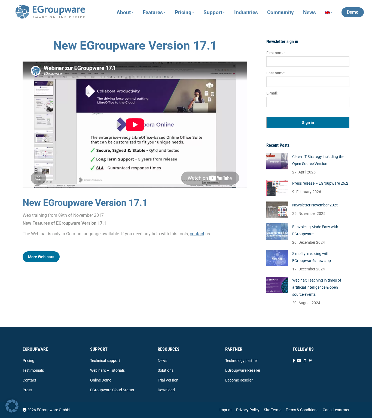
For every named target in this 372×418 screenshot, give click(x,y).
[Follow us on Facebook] (294, 360)
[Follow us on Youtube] (299, 360)
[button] (12, 406)
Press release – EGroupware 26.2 (320, 183)
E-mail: (272, 93)
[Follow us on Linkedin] (304, 360)
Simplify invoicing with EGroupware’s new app (311, 257)
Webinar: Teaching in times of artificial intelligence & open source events (316, 287)
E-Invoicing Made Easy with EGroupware (315, 230)
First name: (275, 53)
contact (197, 233)
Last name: (275, 73)
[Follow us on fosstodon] (311, 360)
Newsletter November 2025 (315, 205)
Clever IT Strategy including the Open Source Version (318, 160)
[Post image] (277, 161)
